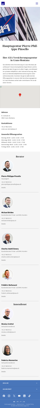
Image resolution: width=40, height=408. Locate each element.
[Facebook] (4, 396)
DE (14, 401)
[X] (14, 396)
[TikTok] (29, 396)
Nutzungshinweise (9, 404)
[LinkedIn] (24, 396)
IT (21, 401)
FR (18, 401)
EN (24, 401)
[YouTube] (19, 396)
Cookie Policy (30, 404)
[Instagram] (9, 396)
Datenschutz (20, 404)
